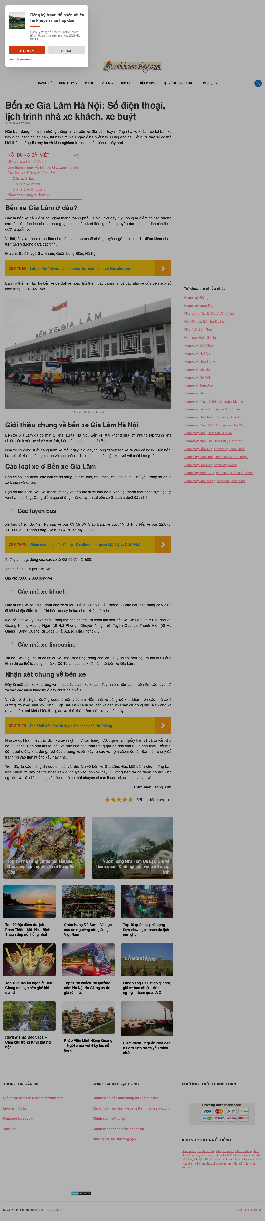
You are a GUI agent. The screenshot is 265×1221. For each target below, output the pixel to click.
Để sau (66, 51)
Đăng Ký (27, 51)
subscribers (26, 59)
